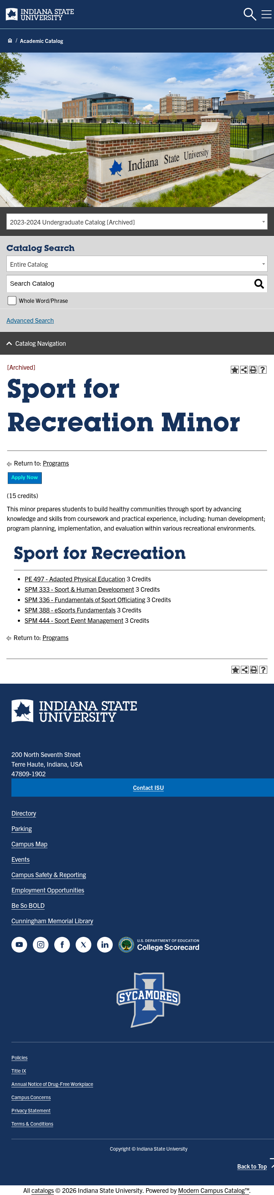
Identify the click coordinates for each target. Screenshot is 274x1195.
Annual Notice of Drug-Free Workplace (52, 1084)
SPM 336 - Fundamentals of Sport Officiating (85, 599)
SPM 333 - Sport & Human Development (79, 589)
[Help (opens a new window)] (263, 370)
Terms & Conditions (32, 1123)
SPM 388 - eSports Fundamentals (70, 610)
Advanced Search (30, 320)
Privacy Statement (31, 1110)
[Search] (259, 284)
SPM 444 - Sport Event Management (74, 620)
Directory (23, 813)
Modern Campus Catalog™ (213, 1190)
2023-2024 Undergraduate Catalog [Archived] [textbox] (72, 222)
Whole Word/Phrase (43, 300)
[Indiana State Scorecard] (160, 945)
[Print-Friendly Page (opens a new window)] (253, 370)
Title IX (18, 1070)
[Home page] (10, 40)
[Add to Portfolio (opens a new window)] (235, 370)
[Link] (24, 482)
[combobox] (137, 221)
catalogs (42, 1190)
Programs (56, 463)
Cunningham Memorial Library (52, 920)
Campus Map (29, 844)
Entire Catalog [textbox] (29, 264)
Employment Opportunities (47, 890)
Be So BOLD (28, 905)
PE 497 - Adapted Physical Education (75, 579)
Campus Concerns (31, 1097)
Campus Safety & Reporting (48, 874)
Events (20, 859)
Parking (21, 828)
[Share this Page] (244, 370)
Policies (19, 1057)
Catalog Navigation (40, 343)
